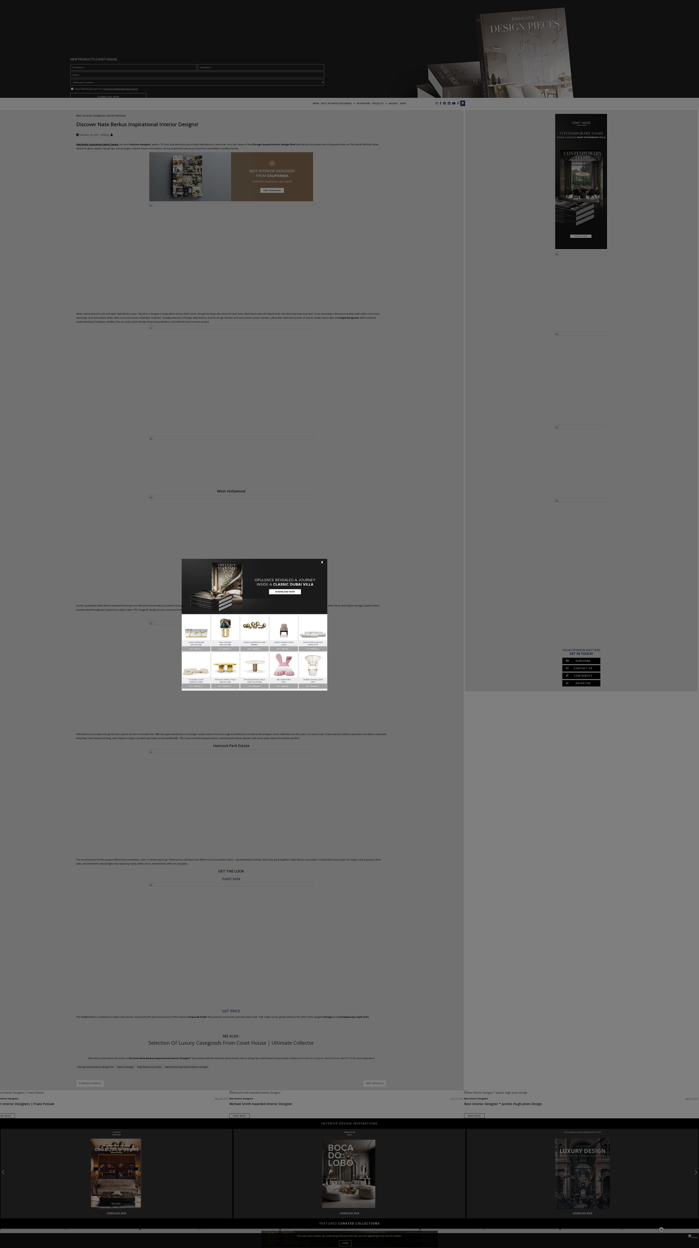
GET (196, 649)
